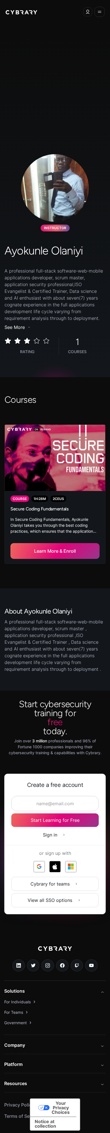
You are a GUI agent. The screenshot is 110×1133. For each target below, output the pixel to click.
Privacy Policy (19, 1105)
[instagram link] (47, 965)
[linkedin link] (18, 965)
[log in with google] (39, 866)
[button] (87, 11)
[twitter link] (33, 965)
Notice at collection (45, 1124)
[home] (22, 11)
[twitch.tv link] (77, 965)
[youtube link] (91, 965)
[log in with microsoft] (70, 866)
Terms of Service (22, 1116)
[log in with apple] (55, 866)
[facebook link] (62, 965)
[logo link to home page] (55, 952)
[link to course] (55, 494)
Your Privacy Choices (61, 1107)
